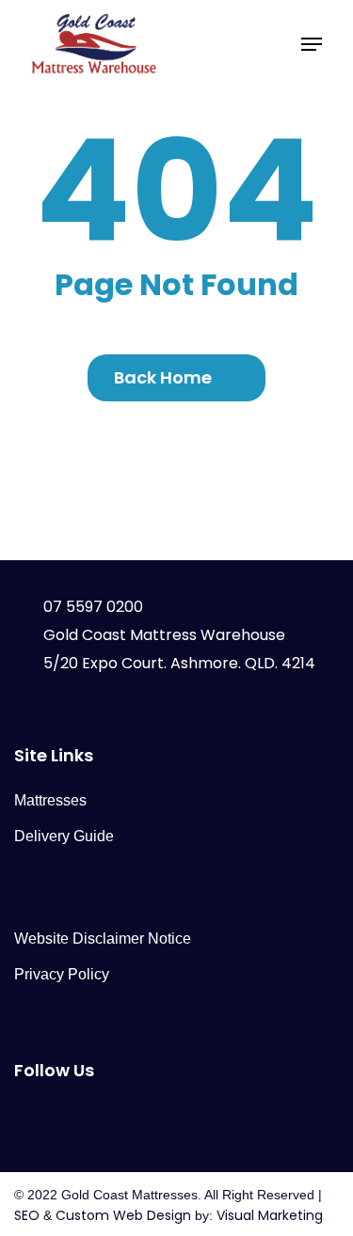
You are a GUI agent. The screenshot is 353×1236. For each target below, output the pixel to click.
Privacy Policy (61, 974)
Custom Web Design (123, 1215)
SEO (27, 1215)
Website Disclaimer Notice (102, 939)
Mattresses (50, 800)
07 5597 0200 (93, 607)
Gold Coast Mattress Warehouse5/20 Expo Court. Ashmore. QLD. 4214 (179, 649)
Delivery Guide (64, 836)
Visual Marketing (270, 1215)
